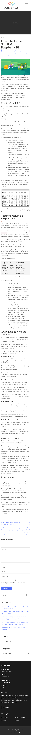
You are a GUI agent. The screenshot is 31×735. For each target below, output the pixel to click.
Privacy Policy (4, 717)
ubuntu (14, 55)
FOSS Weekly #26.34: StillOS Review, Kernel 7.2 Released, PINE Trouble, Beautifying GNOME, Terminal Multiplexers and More (14, 618)
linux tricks (12, 54)
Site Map (3, 720)
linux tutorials (18, 54)
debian (8, 52)
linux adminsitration (19, 52)
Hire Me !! (6, 707)
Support (17, 720)
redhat (7, 55)
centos (4, 52)
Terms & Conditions (20, 717)
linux (12, 52)
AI (1, 38)
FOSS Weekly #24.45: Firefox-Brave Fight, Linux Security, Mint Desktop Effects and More (17, 531)
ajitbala (17, 50)
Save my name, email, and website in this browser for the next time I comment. (13, 583)
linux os (7, 54)
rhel (10, 55)
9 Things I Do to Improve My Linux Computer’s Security (13, 523)
